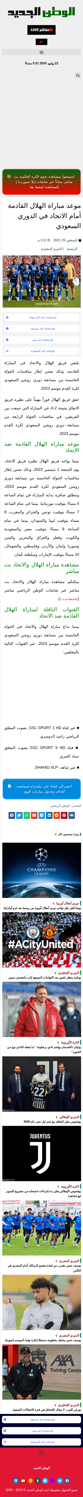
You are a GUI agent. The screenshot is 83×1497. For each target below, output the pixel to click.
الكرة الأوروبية (70, 1042)
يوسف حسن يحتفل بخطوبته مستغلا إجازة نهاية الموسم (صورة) (43, 1340)
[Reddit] (30, 1481)
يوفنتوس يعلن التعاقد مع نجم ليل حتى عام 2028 (52, 1121)
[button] (41, 42)
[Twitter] (60, 1481)
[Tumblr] (38, 1481)
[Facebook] (67, 1481)
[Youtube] (23, 1481)
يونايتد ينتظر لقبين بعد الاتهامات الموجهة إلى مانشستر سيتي (44, 977)
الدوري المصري (69, 1261)
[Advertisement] (41, 123)
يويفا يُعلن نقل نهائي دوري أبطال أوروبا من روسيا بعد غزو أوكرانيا (42, 908)
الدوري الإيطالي (69, 1117)
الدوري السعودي (51, 248)
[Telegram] (45, 1481)
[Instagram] (52, 1481)
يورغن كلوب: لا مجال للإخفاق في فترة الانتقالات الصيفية (47, 1409)
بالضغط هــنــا (69, 599)
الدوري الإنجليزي (68, 973)
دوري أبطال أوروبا (67, 903)
